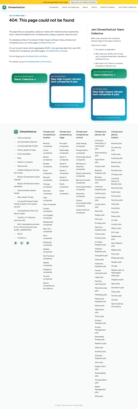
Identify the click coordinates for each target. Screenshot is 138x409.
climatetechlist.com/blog (36, 56)
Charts (94, 7)
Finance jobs (100, 234)
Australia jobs (116, 158)
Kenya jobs (115, 216)
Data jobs (99, 211)
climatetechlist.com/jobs (56, 51)
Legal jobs (99, 277)
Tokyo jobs (115, 292)
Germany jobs (117, 200)
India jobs (115, 204)
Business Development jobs (100, 180)
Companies (53, 7)
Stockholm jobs (117, 288)
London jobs (116, 224)
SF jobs (114, 266)
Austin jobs (115, 154)
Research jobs (100, 343)
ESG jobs (98, 219)
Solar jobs (99, 362)
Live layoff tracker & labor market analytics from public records (26, 204)
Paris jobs (115, 254)
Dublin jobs (115, 192)
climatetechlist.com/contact (39, 61)
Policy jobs (99, 316)
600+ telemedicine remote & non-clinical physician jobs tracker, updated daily (26, 227)
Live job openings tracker (27, 146)
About (85, 7)
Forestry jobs (100, 238)
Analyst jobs (100, 166)
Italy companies (49, 204)
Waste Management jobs (100, 389)
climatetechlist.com (46, 43)
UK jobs (114, 300)
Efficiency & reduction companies (81, 166)
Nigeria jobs (116, 250)
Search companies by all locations (49, 286)
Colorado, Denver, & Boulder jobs (116, 181)
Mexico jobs (116, 228)
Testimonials (22, 166)
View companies (24, 138)
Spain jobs (115, 284)
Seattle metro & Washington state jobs (117, 273)
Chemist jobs (100, 193)
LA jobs (114, 220)
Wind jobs (99, 396)
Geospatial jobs (101, 255)
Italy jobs (115, 212)
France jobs (116, 196)
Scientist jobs (100, 351)
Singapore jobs (117, 279)
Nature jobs (99, 305)
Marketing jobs (101, 295)
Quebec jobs (116, 262)
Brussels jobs (116, 170)
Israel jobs (115, 208)
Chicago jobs (116, 174)
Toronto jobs (116, 296)
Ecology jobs (100, 223)
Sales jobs (99, 347)
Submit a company (25, 162)
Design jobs (99, 215)
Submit (107, 7)
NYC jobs (115, 232)
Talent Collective (127, 7)
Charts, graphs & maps (26, 150)
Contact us (21, 238)
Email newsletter (24, 154)
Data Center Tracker (25, 197)
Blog (19, 158)
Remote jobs (116, 143)
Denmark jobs (117, 188)
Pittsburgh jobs (117, 258)
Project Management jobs (100, 330)
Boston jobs (116, 162)
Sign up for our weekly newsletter (83, 2)
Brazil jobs (115, 166)
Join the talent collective (27, 142)
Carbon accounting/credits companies (83, 203)
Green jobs (99, 259)
